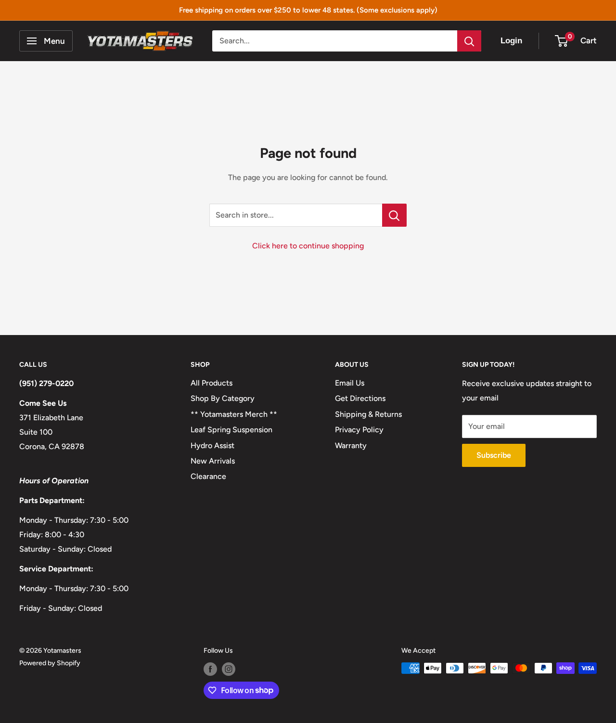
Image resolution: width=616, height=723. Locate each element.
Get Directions (360, 398)
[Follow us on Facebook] (210, 669)
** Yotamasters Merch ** (234, 414)
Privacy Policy (359, 429)
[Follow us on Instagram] (228, 669)
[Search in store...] (394, 215)
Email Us (349, 382)
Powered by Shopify (49, 663)
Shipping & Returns (368, 414)
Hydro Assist (212, 445)
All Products (211, 382)
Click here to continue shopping (308, 245)
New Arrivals (213, 460)
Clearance (208, 476)
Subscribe (493, 455)
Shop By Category (223, 398)
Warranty (351, 445)
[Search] (469, 41)
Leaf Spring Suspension (231, 429)
